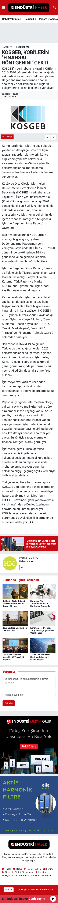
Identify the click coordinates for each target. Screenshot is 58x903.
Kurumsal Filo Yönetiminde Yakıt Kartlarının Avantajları (40, 603)
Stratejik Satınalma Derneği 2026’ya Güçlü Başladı (13, 657)
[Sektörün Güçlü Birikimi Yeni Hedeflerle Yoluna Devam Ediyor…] (15, 591)
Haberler (7, 47)
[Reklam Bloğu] (29, 744)
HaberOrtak (22, 47)
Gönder (9, 703)
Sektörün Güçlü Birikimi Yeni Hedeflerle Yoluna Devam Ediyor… (14, 603)
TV (40, 869)
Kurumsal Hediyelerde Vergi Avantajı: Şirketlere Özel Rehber (42, 630)
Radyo (19, 869)
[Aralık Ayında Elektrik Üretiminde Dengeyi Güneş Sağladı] (43, 645)
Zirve (7, 872)
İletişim (42, 872)
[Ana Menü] (3, 7)
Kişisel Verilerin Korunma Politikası (22, 875)
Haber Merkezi (27, 561)
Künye (48, 875)
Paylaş (9, 136)
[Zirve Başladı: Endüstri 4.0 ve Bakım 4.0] (15, 618)
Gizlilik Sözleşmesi (24, 872)
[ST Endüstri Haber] (29, 7)
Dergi (30, 869)
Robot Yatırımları (11, 18)
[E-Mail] (21, 567)
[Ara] (54, 7)
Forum (49, 869)
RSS (9, 889)
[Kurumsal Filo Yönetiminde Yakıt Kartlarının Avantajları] (43, 591)
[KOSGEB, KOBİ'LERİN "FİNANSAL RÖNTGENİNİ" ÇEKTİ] (29, 116)
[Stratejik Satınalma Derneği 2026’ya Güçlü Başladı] (15, 645)
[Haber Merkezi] (10, 563)
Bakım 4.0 (30, 18)
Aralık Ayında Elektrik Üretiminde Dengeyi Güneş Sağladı (40, 657)
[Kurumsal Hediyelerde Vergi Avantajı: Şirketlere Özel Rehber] (43, 618)
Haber (8, 869)
